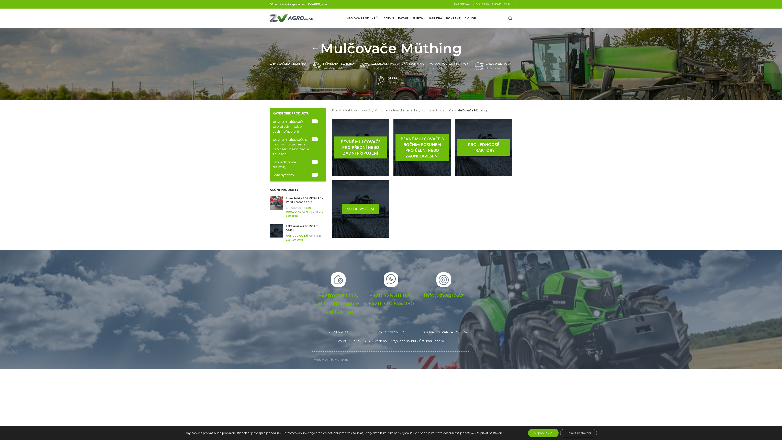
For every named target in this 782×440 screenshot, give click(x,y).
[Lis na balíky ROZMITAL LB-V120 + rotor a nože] (276, 207)
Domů (337, 110)
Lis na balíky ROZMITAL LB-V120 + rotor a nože (304, 200)
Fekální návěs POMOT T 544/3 (302, 228)
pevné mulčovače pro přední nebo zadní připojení (288, 126)
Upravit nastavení (578, 433)
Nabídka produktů (358, 110)
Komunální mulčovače (438, 110)
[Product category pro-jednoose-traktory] (483, 147)
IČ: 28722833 (338, 332)
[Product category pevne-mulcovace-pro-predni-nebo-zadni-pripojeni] (360, 147)
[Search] (510, 18)
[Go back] (315, 48)
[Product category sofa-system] (360, 209)
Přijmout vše (543, 433)
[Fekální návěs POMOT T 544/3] (276, 233)
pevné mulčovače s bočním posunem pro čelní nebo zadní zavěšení (291, 147)
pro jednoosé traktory (284, 164)
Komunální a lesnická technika (396, 110)
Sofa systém (283, 175)
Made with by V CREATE (331, 359)
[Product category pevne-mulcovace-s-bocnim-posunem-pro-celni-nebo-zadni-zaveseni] (422, 147)
